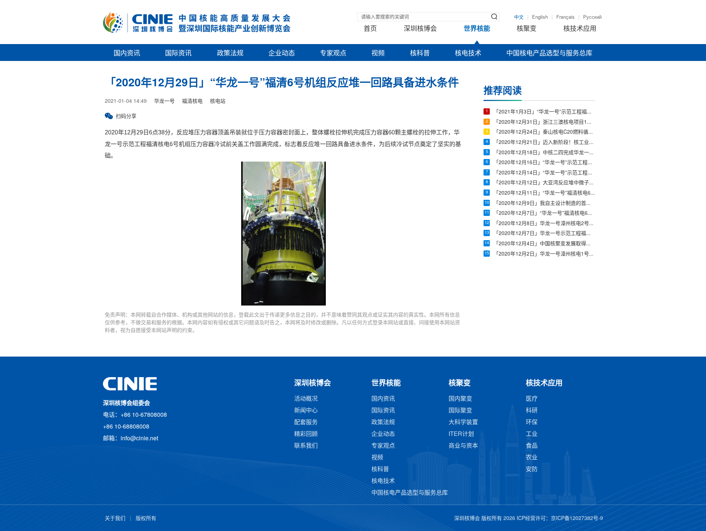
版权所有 (146, 518)
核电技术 (468, 53)
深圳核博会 (420, 29)
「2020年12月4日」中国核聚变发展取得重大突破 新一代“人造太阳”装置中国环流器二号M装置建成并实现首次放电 (544, 244)
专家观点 (333, 53)
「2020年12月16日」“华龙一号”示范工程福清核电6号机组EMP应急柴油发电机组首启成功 (544, 163)
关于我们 (115, 518)
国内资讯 (127, 53)
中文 (519, 17)
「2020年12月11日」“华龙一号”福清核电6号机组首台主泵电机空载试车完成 (544, 193)
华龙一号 (164, 101)
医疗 (532, 399)
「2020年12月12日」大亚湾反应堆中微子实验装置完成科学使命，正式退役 (544, 183)
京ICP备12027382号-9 (577, 518)
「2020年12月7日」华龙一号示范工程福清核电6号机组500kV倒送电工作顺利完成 (544, 233)
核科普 (420, 53)
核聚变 (526, 29)
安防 (532, 469)
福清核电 (192, 101)
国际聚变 (460, 411)
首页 (370, 29)
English (540, 17)
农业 (532, 458)
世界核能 (477, 29)
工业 (532, 434)
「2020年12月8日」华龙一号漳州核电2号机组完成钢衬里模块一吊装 (544, 224)
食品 (532, 446)
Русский (592, 17)
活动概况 (306, 399)
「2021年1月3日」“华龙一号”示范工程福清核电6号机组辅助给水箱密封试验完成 (544, 112)
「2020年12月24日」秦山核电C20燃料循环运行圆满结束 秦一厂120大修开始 (544, 132)
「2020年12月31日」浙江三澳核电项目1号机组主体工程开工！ (544, 122)
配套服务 (306, 422)
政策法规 (230, 53)
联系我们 (306, 446)
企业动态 (281, 53)
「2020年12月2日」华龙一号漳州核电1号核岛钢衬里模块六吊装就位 (544, 254)
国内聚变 (460, 399)
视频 (378, 53)
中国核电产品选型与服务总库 (549, 53)
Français (565, 17)
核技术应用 (579, 29)
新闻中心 (306, 411)
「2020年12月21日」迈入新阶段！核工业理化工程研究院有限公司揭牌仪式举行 (544, 142)
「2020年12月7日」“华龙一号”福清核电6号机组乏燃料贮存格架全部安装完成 (544, 213)
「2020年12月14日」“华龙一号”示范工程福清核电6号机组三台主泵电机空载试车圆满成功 (544, 173)
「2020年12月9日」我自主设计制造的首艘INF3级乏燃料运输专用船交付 (544, 203)
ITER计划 (461, 434)
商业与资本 (463, 446)
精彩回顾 (306, 434)
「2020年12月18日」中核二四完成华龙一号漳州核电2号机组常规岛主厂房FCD (544, 153)
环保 (532, 422)
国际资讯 (178, 53)
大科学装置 (463, 422)
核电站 (217, 101)
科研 (532, 411)
